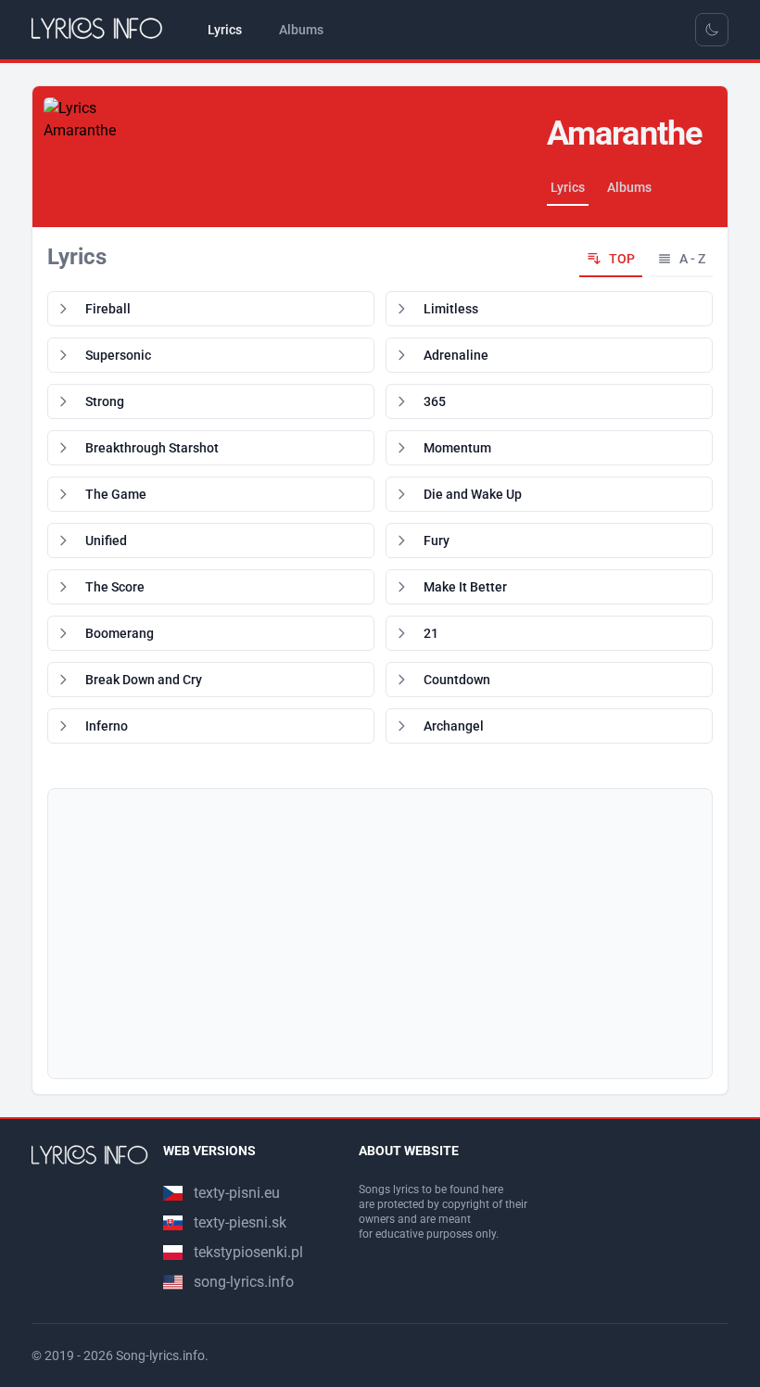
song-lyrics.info (244, 1282)
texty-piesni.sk (240, 1222)
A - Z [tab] (692, 258)
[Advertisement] (380, 933)
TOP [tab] (622, 258)
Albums (629, 187)
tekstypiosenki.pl (248, 1252)
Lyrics (568, 187)
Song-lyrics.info (160, 1355)
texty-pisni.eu (237, 1193)
